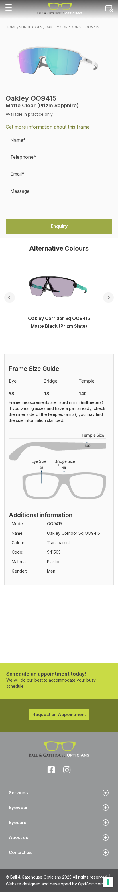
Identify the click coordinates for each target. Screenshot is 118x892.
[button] (8, 7)
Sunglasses (30, 27)
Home (11, 27)
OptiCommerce (92, 883)
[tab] (59, 792)
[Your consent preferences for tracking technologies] (108, 882)
